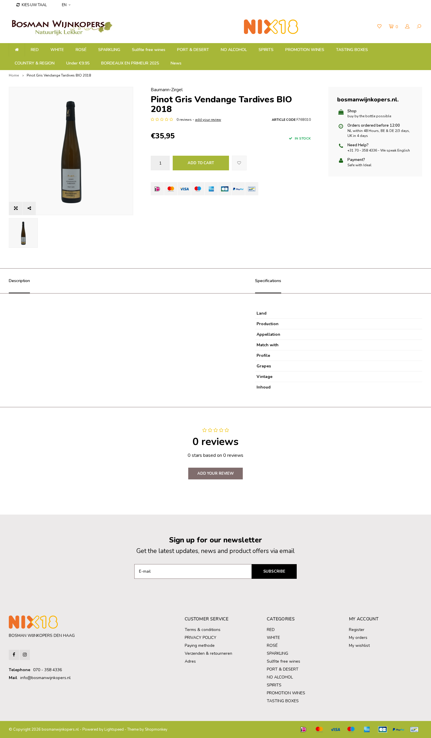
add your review (208, 119)
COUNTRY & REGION (35, 63)
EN (64, 5)
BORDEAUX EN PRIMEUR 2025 (130, 63)
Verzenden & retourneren (208, 653)
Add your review (215, 473)
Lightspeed (114, 729)
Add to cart (201, 163)
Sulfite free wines (148, 49)
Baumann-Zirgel (167, 90)
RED (35, 49)
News (176, 63)
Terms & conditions (202, 629)
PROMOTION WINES (304, 49)
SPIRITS (266, 49)
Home (14, 75)
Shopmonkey (156, 729)
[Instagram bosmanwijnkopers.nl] (25, 655)
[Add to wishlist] (239, 163)
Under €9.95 (77, 63)
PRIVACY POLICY (200, 637)
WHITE (57, 49)
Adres (190, 661)
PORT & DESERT (193, 49)
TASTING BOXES (352, 49)
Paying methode (200, 645)
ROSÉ (81, 49)
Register (356, 629)
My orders (358, 637)
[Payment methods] (157, 188)
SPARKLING (109, 49)
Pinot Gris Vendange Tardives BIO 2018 (59, 75)
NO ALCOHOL (234, 49)
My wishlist (359, 645)
